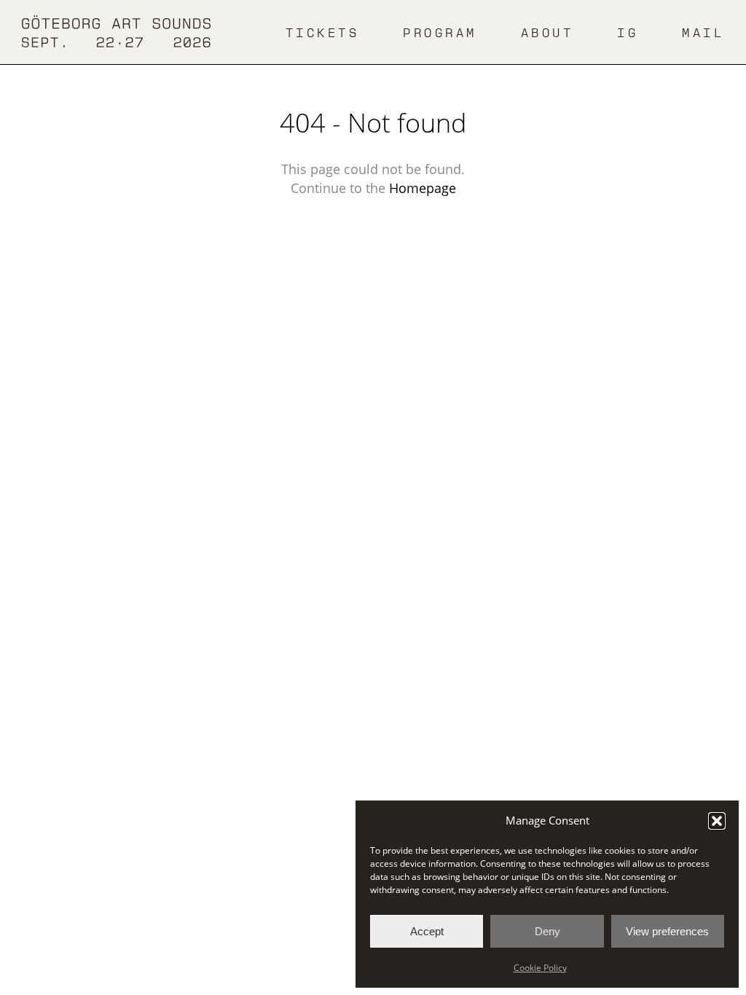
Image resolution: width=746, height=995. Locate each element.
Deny (547, 931)
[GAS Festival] (116, 32)
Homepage (422, 188)
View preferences (667, 931)
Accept (427, 931)
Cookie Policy (540, 967)
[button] (717, 821)
